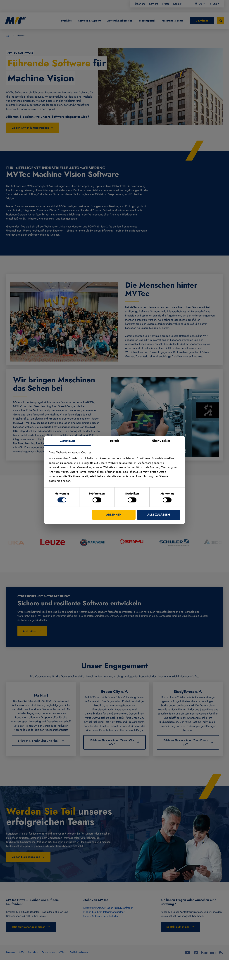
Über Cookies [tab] (161, 441)
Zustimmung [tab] (68, 441)
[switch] (97, 499)
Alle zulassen (158, 515)
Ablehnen (114, 515)
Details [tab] (114, 441)
